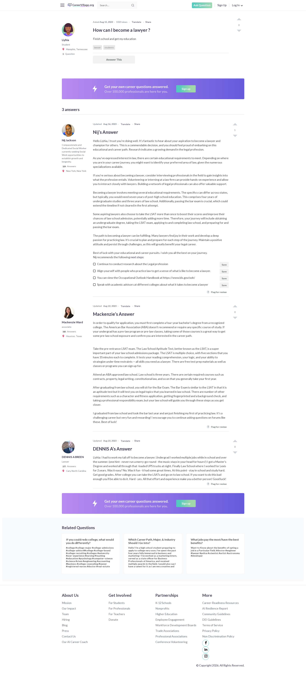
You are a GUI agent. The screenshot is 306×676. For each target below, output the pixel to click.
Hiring (66, 619)
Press (65, 630)
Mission (67, 603)
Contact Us (69, 636)
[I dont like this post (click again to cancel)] (239, 30)
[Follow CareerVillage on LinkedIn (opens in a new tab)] (205, 649)
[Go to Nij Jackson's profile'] (69, 131)
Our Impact (69, 608)
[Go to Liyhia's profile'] (69, 31)
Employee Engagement (169, 619)
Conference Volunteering (171, 642)
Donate (113, 619)
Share (148, 22)
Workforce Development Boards (175, 625)
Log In (236, 5)
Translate (136, 22)
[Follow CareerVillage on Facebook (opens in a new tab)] (205, 643)
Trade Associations (167, 630)
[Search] (132, 5)
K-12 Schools (163, 603)
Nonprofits (162, 608)
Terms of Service (212, 625)
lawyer (97, 47)
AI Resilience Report (215, 608)
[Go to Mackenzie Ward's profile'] (69, 313)
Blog (65, 625)
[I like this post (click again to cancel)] (239, 19)
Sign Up (222, 5)
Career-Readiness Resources (220, 603)
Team (65, 614)
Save (224, 264)
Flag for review (217, 292)
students (109, 47)
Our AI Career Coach (75, 642)
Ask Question (202, 5)
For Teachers (117, 614)
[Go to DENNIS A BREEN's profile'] (69, 448)
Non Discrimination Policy (218, 636)
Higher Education (166, 614)
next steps (137, 257)
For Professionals (119, 608)
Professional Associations (171, 636)
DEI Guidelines (211, 619)
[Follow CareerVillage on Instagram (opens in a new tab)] (205, 656)
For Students (117, 603)
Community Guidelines (216, 614)
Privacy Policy (210, 630)
